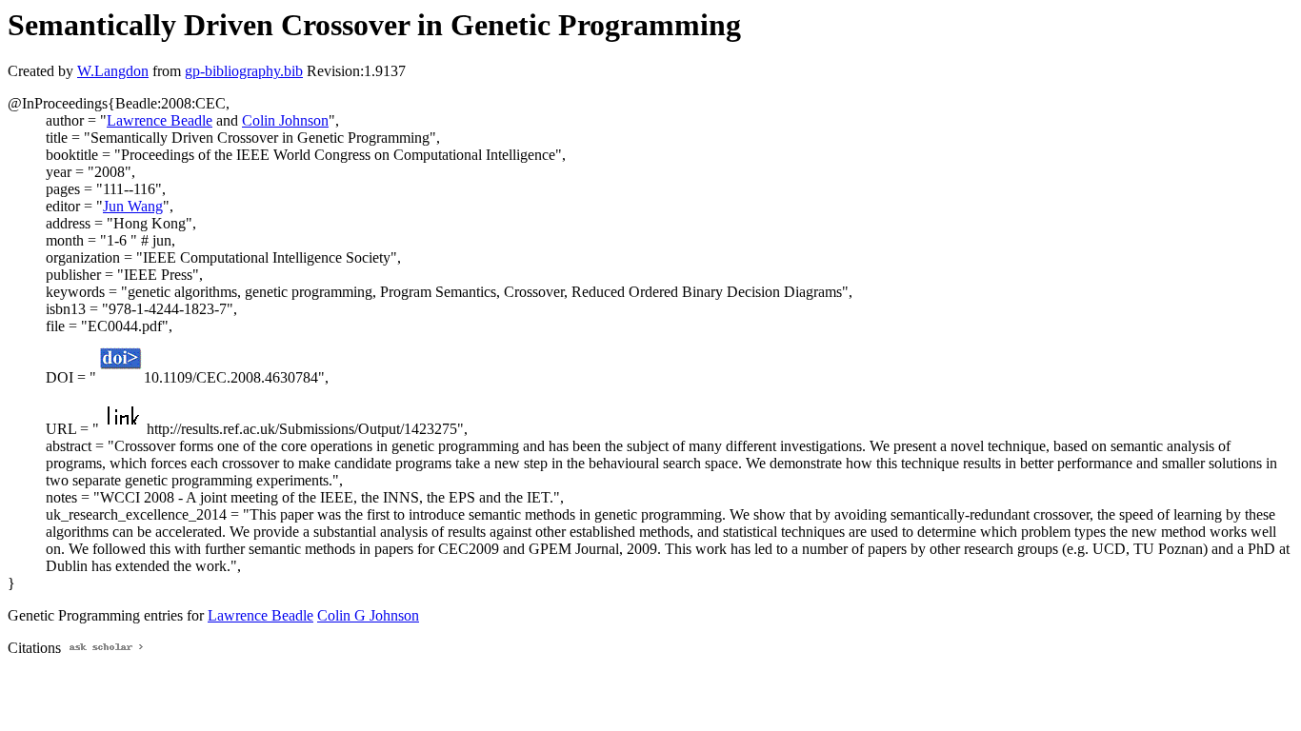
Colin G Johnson (368, 615)
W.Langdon (113, 71)
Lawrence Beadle (159, 120)
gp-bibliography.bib (244, 71)
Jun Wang (133, 206)
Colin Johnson (285, 120)
